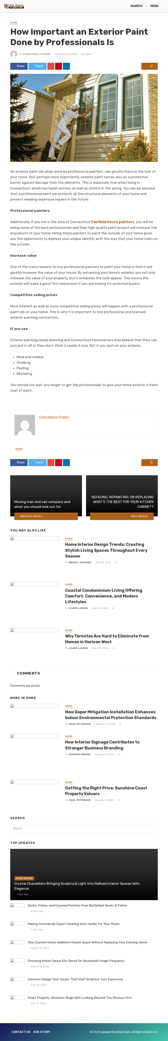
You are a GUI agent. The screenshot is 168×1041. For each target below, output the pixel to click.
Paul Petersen (80, 724)
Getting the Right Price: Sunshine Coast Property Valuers (106, 791)
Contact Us (20, 1032)
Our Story (41, 1032)
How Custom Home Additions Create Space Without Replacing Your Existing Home (87, 942)
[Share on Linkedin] (66, 66)
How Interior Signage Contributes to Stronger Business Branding (102, 745)
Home (14, 23)
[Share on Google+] (50, 66)
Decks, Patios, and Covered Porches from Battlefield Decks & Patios (77, 905)
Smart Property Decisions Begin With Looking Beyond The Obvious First (80, 998)
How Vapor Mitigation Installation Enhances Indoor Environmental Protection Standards (110, 714)
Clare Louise (78, 608)
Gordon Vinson (79, 754)
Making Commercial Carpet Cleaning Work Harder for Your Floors (73, 924)
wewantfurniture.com (116, 1032)
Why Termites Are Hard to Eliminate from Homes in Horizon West (107, 639)
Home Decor (24, 878)
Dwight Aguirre (80, 562)
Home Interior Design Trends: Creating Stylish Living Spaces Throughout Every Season (106, 550)
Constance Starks (36, 54)
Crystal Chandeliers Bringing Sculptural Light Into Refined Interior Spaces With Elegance (77, 885)
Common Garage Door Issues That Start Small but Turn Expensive (75, 979)
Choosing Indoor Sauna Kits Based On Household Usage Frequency (76, 961)
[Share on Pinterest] (58, 66)
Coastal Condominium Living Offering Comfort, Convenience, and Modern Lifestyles (103, 596)
